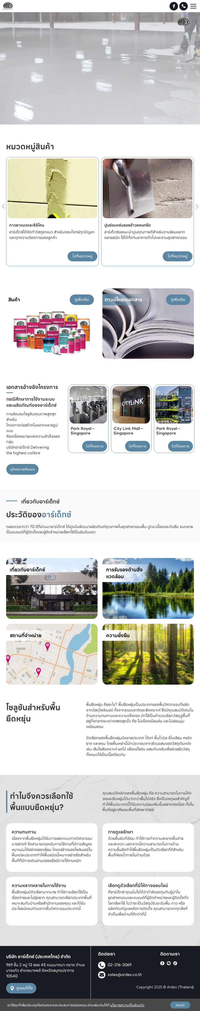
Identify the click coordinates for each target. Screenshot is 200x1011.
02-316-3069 (119, 965)
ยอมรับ (180, 1005)
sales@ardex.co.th (125, 975)
